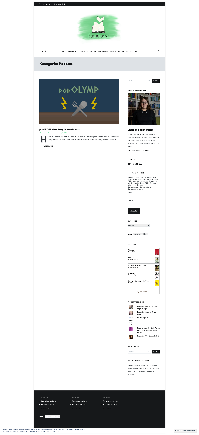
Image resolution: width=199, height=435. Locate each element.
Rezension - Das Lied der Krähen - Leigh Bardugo (148, 307)
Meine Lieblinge (115, 51)
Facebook (57, 4)
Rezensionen (72, 51)
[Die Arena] (157, 278)
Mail (63, 4)
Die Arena (131, 273)
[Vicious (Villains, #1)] (157, 255)
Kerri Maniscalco (134, 267)
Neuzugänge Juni (143, 318)
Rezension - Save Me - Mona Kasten (146, 313)
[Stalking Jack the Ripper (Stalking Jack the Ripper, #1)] (157, 271)
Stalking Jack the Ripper (137, 266)
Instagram (49, 4)
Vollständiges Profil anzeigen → (139, 150)
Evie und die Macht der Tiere (138, 281)
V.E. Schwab (132, 251)
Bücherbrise (84, 51)
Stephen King (133, 275)
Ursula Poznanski (134, 259)
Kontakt (93, 51)
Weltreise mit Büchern (129, 51)
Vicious (131, 250)
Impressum (44, 398)
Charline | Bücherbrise (140, 130)
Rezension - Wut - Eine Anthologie (148, 336)
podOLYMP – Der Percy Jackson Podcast (60, 129)
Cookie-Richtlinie (54, 431)
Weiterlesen (48, 146)
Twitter (41, 4)
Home (64, 51)
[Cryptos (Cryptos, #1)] (157, 262)
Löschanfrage (45, 408)
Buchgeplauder (103, 51)
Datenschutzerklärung (48, 401)
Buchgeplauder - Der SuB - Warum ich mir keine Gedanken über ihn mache (148, 330)
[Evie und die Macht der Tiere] (157, 286)
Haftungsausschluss (47, 404)
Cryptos (131, 258)
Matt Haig (132, 282)
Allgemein (42, 133)
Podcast (50, 133)
